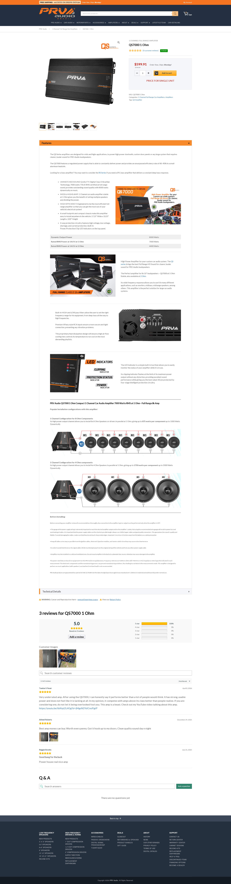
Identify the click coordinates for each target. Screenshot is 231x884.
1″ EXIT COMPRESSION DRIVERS (74, 842)
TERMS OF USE (149, 848)
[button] (148, 73)
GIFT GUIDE (121, 845)
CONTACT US (174, 837)
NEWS (145, 840)
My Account (187, 2)
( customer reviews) (150, 50)
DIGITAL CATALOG (150, 851)
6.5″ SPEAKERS (45, 844)
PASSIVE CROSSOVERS (100, 840)
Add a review (77, 636)
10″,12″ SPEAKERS (46, 853)
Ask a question (184, 786)
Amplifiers (169, 97)
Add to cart (167, 73)
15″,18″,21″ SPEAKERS (47, 856)
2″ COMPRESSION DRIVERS (75, 852)
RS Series (102, 172)
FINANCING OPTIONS (177, 862)
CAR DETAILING (174, 22)
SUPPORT (144, 22)
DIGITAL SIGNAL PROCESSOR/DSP (98, 843)
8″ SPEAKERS (44, 850)
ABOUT (124, 22)
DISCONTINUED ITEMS (178, 859)
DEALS (134, 22)
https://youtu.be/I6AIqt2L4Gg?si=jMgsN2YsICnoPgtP (68, 708)
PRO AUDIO (55, 22)
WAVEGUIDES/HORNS (73, 858)
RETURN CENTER (176, 840)
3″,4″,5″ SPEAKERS (46, 841)
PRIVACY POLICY (150, 845)
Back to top (114, 818)
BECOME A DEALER (177, 865)
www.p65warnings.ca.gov (88, 599)
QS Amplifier (137, 100)
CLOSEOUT (121, 837)
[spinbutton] (143, 73)
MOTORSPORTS (83, 22)
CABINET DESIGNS (176, 845)
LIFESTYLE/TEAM (159, 22)
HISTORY (146, 837)
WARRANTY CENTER (177, 842)
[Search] (175, 13)
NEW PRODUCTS (45, 839)
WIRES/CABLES (97, 837)
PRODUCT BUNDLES (125, 842)
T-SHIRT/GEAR (96, 848)
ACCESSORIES (98, 22)
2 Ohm (143, 276)
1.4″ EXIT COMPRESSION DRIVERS (74, 848)
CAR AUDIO (68, 22)
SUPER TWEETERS (72, 855)
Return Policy (115, 599)
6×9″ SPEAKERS (45, 847)
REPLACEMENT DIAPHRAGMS (71, 862)
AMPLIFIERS (113, 22)
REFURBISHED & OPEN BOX (128, 840)
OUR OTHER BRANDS (151, 842)
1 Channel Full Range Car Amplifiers (151, 97)
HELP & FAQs (174, 856)
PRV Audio (114, 880)
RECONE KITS (44, 859)
